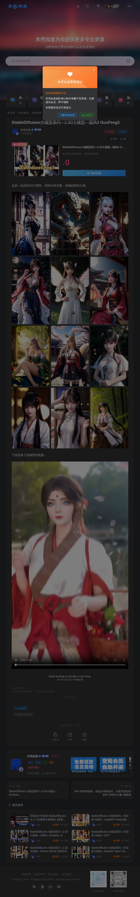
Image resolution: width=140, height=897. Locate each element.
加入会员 (87, 115)
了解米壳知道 (67, 115)
